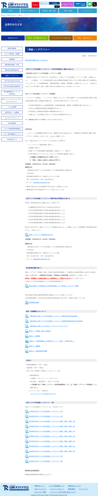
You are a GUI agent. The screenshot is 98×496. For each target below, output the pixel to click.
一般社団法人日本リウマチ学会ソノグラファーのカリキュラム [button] (45, 119)
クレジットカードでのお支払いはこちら (43, 394)
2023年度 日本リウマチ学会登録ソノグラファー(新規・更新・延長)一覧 (52, 451)
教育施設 (12, 59)
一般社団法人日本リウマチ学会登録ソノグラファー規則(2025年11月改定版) (53, 316)
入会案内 (54, 3)
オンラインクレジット (12, 118)
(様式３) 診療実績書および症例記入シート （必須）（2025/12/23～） (52, 341)
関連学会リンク (40, 486)
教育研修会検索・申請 (12, 65)
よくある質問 (12, 107)
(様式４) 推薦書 (34, 346)
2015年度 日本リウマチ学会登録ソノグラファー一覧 (45, 411)
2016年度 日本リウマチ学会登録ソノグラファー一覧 (45, 416)
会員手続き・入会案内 (12, 112)
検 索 (57, 6)
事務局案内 (71, 489)
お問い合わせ (45, 3)
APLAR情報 (12, 123)
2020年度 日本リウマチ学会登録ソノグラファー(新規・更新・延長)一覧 (52, 436)
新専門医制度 (12, 48)
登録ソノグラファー (11, 75)
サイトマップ (83, 489)
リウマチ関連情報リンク (56, 486)
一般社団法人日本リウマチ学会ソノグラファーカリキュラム (48, 326)
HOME (11, 11)
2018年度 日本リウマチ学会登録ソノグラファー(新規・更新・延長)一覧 (52, 426)
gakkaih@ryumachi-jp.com (41, 182)
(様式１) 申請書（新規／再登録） (40, 331)
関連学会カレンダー (74, 486)
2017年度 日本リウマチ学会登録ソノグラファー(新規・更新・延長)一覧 (52, 421)
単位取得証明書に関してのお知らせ (36, 60)
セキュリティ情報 (40, 492)
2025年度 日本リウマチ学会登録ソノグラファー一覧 (45, 461)
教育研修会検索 (34, 302)
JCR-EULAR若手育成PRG (11, 86)
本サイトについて (40, 489)
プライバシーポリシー (57, 489)
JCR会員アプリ (12, 139)
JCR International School (12, 81)
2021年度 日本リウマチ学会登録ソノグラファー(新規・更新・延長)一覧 (52, 441)
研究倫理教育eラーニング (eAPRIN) (12, 93)
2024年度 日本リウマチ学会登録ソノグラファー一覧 (45, 456)
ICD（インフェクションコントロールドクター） (12, 100)
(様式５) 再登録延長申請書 (38, 351)
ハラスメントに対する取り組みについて (63, 492)
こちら (51, 136)
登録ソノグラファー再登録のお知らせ (41, 234)
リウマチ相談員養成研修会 (12, 128)
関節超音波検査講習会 (12, 70)
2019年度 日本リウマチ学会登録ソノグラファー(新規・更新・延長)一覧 (52, 431)
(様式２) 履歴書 (34, 336)
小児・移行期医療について (12, 134)
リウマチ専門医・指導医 (12, 54)
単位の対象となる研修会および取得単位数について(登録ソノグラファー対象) (54, 286)
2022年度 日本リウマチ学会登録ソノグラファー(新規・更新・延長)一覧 (52, 446)
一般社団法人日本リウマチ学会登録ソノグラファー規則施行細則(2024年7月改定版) (55, 321)
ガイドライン (87, 11)
